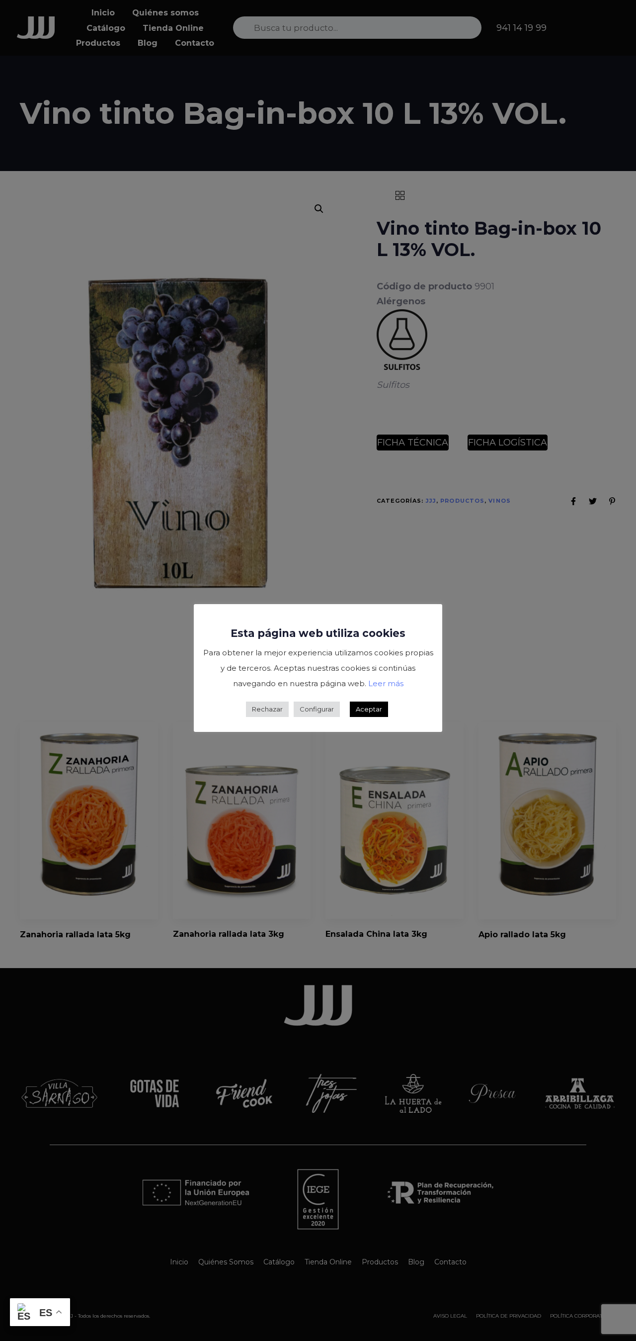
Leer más (385, 683)
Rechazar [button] (267, 709)
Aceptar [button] (369, 709)
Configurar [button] (317, 709)
